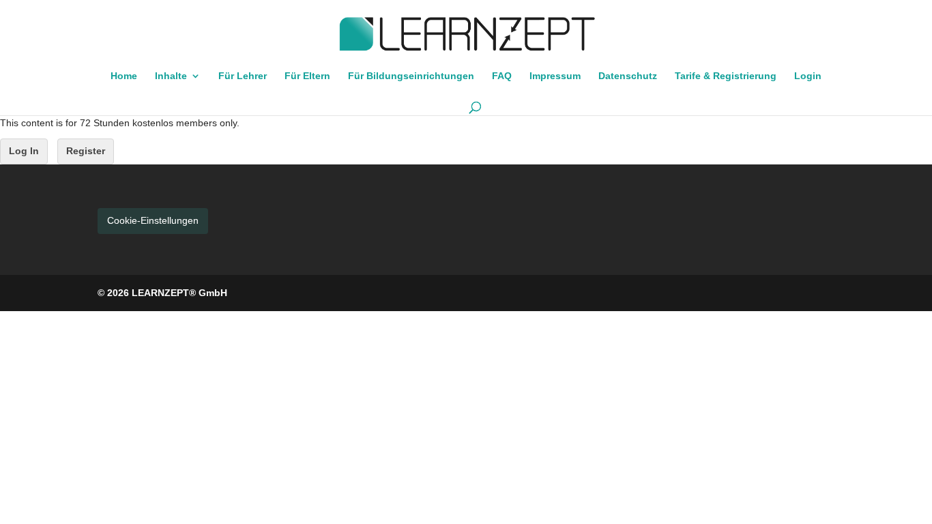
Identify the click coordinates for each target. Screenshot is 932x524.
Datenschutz (627, 76)
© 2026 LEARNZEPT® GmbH (162, 292)
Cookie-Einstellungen (153, 220)
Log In (24, 150)
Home (124, 76)
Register (85, 150)
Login (807, 76)
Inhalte (171, 76)
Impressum (555, 76)
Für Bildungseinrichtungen (411, 76)
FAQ (502, 76)
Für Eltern (307, 76)
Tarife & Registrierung (725, 76)
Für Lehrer (242, 76)
